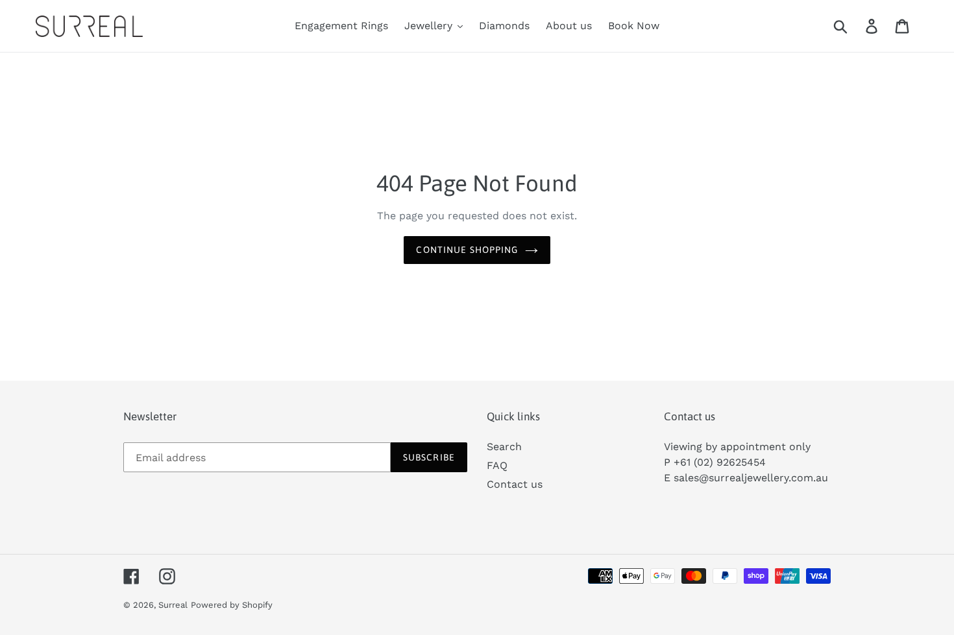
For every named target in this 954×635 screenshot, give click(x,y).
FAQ (497, 465)
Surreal (173, 605)
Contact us (515, 484)
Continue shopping (467, 250)
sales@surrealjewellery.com (743, 478)
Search (504, 446)
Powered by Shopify (232, 605)
